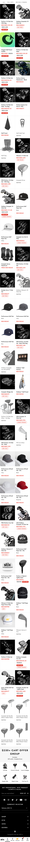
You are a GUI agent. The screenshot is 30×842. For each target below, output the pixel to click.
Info (4, 824)
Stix (3, 820)
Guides (5, 827)
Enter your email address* (7, 797)
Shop (4, 817)
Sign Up (23, 793)
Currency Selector (15, 804)
